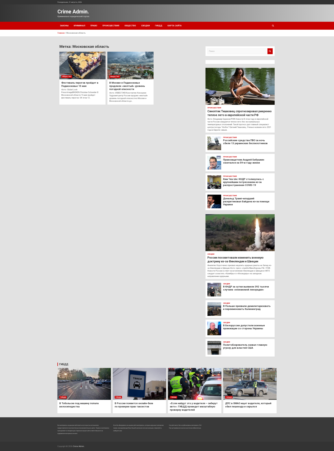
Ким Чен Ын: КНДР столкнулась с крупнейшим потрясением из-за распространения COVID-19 (243, 182)
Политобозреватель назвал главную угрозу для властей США (245, 346)
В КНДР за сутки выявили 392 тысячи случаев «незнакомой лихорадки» (246, 288)
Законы (64, 25)
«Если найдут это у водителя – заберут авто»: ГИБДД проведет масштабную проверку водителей (194, 406)
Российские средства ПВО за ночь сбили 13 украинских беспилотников (245, 142)
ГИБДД (158, 25)
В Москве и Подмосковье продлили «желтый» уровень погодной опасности (127, 86)
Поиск (270, 51)
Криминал (79, 25)
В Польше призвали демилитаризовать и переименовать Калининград (247, 308)
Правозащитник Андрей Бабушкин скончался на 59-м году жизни (243, 161)
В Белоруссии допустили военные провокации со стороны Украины (244, 327)
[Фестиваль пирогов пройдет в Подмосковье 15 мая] (82, 65)
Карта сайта (175, 25)
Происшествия (110, 25)
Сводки (145, 25)
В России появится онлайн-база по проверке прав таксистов (134, 405)
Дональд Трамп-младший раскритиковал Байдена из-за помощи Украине (246, 201)
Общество (130, 25)
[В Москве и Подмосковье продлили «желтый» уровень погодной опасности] (130, 65)
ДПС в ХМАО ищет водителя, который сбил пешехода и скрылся (248, 405)
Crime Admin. (73, 12)
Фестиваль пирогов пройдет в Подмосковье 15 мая (79, 84)
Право (93, 25)
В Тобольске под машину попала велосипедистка (79, 405)
